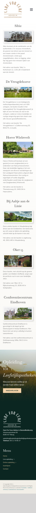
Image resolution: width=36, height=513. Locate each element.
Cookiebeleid (12, 489)
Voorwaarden (20, 489)
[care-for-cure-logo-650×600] (13, 1)
